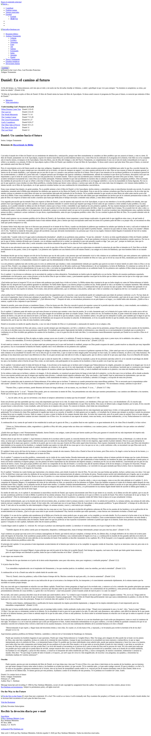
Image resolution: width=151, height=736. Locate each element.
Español (9, 14)
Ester (12, 44)
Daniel (12, 57)
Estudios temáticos (12, 61)
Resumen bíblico (12, 34)
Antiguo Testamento (13, 36)
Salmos (13, 49)
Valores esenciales (12, 12)
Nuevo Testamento (13, 59)
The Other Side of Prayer (10, 125)
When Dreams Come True (11, 109)
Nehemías (14, 42)
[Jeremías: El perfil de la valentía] (1, 74)
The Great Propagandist (10, 120)
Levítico (13, 40)
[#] (1, 86)
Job (11, 47)
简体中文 (14, 19)
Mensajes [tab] (9, 100)
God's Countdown (8, 122)
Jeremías (13, 55)
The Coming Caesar (8, 117)
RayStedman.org (13, 29)
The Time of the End (9, 127)
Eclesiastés (14, 51)
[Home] (12, 718)
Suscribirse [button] (5, 716)
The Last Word (7, 130)
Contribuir (9, 8)
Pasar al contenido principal (11, 2)
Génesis (13, 38)
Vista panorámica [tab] (12, 102)
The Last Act (6, 112)
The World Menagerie (9, 114)
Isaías (12, 53)
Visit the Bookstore (8, 702)
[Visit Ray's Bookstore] (11, 696)
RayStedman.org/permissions (12, 687)
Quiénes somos (11, 10)
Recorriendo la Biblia (23, 145)
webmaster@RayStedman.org (12, 729)
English (13, 17)
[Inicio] (4, 4)
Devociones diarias (13, 64)
